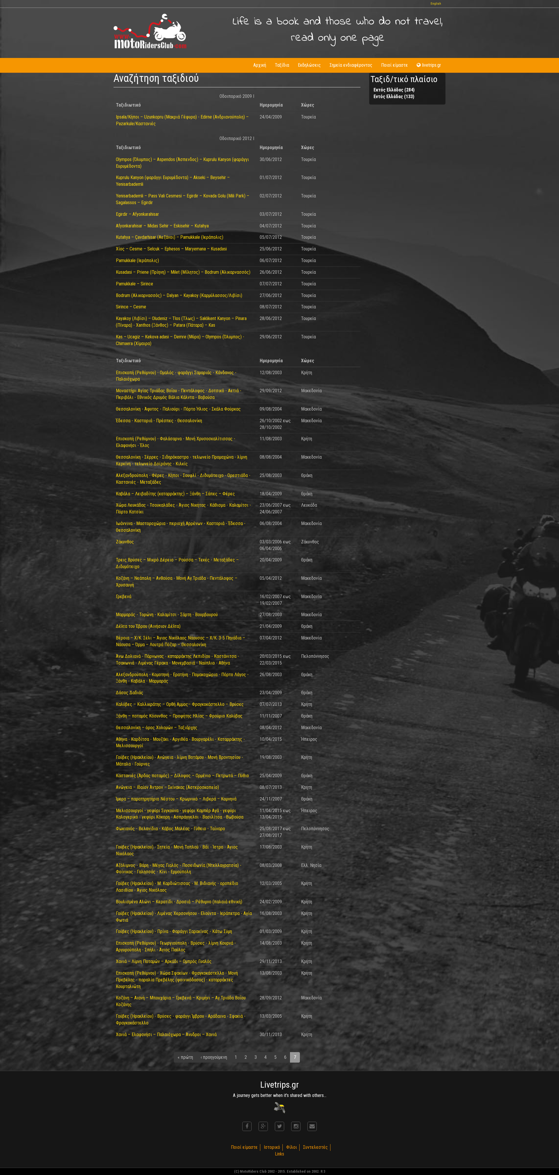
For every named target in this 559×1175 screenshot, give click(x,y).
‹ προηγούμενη (214, 1057)
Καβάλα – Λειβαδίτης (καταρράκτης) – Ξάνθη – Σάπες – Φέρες (175, 493)
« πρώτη (185, 1057)
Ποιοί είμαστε (394, 65)
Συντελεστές (315, 1147)
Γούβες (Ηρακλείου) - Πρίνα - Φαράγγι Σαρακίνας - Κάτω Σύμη (174, 931)
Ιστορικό (272, 1147)
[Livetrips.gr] (279, 1107)
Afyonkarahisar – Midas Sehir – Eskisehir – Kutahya (162, 226)
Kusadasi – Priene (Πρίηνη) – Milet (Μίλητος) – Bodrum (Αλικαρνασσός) (183, 272)
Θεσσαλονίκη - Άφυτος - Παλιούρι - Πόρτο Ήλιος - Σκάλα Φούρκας (178, 409)
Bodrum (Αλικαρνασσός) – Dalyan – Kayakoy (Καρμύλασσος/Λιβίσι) (179, 295)
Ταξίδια (282, 65)
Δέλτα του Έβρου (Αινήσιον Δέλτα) (148, 626)
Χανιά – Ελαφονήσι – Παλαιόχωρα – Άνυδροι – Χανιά (166, 1034)
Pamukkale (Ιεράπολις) (137, 260)
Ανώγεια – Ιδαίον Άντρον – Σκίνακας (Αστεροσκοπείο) (167, 787)
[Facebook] (247, 1126)
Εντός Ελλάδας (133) (394, 96)
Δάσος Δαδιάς (129, 692)
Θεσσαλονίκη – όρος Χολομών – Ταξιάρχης (156, 727)
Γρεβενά (123, 596)
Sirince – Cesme (131, 307)
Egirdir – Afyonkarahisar (137, 214)
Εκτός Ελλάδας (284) (394, 90)
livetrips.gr (431, 65)
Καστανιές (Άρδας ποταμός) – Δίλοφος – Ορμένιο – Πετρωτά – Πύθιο (182, 775)
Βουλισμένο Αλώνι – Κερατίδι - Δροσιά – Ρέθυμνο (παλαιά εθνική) (179, 901)
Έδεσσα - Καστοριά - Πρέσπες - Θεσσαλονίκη (159, 420)
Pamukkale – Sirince (134, 284)
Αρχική (259, 65)
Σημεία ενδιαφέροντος (351, 65)
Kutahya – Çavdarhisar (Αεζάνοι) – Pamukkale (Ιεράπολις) (169, 237)
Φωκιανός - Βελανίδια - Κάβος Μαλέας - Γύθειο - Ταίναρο (170, 828)
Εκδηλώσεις (309, 65)
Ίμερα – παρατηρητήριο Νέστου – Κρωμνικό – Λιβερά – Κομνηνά (176, 799)
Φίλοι (291, 1147)
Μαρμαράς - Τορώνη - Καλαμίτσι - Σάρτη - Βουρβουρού (167, 614)
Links (279, 1154)
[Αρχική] (150, 31)
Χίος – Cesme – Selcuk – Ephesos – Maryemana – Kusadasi (171, 249)
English (436, 4)
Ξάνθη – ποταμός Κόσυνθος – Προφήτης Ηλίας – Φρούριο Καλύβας (179, 716)
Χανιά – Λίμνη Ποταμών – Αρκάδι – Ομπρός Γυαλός (164, 961)
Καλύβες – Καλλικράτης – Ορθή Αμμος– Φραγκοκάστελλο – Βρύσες (180, 704)
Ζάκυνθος (125, 542)
